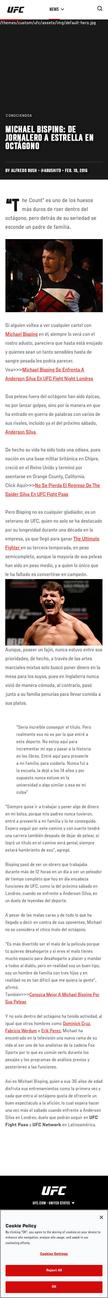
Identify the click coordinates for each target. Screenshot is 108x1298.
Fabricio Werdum (21, 1031)
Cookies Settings (54, 1254)
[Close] (101, 1217)
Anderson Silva (20, 432)
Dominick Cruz (76, 1023)
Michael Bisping (21, 334)
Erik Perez (51, 1031)
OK (54, 1287)
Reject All (54, 1270)
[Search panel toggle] (100, 8)
